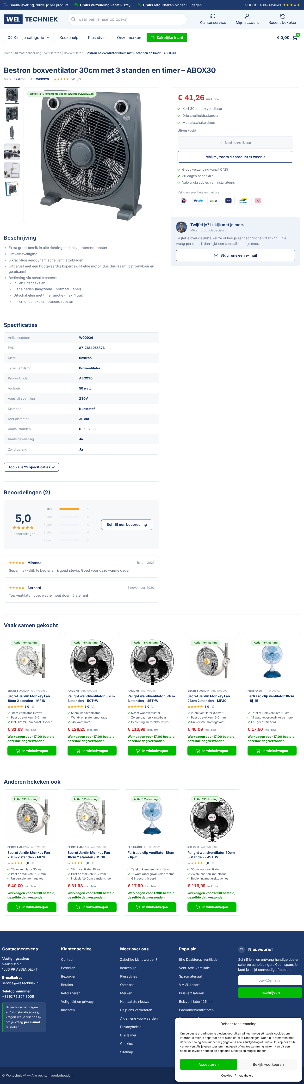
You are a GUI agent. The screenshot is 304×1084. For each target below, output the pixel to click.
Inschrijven (270, 992)
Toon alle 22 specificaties (29, 467)
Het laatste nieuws (134, 1001)
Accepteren (209, 1064)
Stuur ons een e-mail (238, 255)
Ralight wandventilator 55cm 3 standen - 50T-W (91, 698)
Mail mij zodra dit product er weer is (235, 157)
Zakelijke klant (169, 37)
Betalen (67, 985)
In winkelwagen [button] (35, 751)
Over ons (127, 985)
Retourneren (70, 993)
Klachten (68, 1010)
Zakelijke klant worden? (138, 959)
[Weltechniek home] (31, 19)
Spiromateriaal (190, 976)
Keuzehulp (69, 37)
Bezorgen (68, 976)
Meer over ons (134, 949)
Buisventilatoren (191, 993)
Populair (187, 949)
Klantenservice (76, 949)
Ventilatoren (52, 53)
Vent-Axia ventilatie (194, 968)
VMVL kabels (189, 985)
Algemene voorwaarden (139, 1018)
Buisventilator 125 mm (196, 1001)
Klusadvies (97, 37)
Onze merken (129, 37)
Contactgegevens (20, 949)
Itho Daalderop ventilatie (198, 959)
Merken (126, 993)
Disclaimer (128, 1035)
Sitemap (126, 1052)
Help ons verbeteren (136, 1010)
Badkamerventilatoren (196, 1010)
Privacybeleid (244, 1075)
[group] (91, 155)
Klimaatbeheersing (28, 53)
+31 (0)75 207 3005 (18, 996)
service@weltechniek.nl (20, 983)
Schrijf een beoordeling (127, 524)
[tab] (12, 95)
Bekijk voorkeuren (268, 1064)
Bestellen (68, 968)
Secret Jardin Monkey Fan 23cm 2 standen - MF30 (208, 698)
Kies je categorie (29, 37)
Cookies (226, 1075)
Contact (67, 959)
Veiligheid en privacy (77, 1001)
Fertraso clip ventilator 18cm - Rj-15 (271, 698)
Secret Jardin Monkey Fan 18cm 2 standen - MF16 (28, 698)
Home (8, 53)
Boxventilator (73, 53)
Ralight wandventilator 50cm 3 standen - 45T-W (151, 698)
